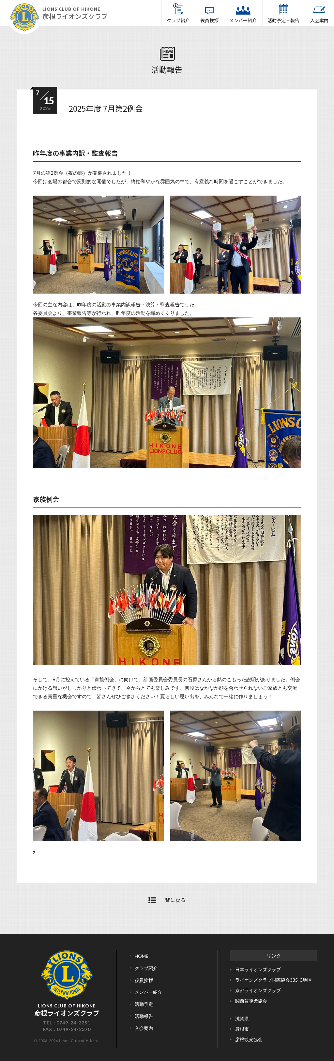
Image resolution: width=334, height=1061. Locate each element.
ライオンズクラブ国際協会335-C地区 (273, 980)
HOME (141, 956)
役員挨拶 (209, 20)
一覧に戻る (173, 899)
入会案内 (319, 20)
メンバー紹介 (243, 20)
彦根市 (242, 1029)
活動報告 (167, 69)
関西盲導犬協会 (251, 1001)
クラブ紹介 (178, 20)
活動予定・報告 (283, 20)
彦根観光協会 (249, 1039)
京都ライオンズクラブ (258, 990)
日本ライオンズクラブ (258, 969)
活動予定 (144, 1004)
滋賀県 (242, 1018)
